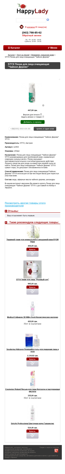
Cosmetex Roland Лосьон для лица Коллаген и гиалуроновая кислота (32, 390)
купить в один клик (45, 129)
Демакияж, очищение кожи (42, 55)
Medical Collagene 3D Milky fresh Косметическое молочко (32, 317)
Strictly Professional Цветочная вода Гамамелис (32, 424)
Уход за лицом (23, 55)
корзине (31, 27)
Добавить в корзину (33, 122)
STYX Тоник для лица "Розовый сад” (32, 280)
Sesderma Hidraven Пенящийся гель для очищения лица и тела (32, 350)
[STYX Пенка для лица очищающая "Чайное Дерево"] (32, 106)
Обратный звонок (32, 35)
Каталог (11, 55)
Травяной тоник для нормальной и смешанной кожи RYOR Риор (32, 241)
